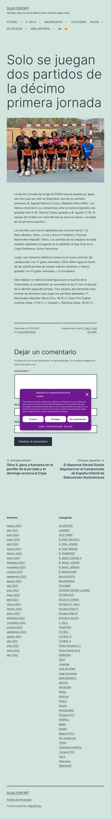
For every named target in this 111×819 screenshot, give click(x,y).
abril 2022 (12, 655)
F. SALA (31, 22)
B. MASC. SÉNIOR (69, 567)
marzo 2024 (14, 548)
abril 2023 (12, 599)
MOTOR (63, 682)
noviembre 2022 (16, 622)
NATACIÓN (65, 687)
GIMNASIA (65, 655)
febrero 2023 (14, 608)
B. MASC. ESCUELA (70, 558)
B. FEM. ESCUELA (69, 539)
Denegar (55, 419)
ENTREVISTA (66, 595)
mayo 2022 (13, 650)
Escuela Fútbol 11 (68, 608)
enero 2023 (13, 613)
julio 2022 (12, 641)
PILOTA (94, 22)
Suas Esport (18, 8)
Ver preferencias (78, 419)
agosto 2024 (14, 525)
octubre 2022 (14, 627)
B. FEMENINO (67, 553)
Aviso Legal (68, 426)
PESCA (63, 701)
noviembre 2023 (16, 567)
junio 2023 (13, 590)
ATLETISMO (78, 22)
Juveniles (64, 664)
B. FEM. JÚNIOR (68, 544)
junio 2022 (13, 645)
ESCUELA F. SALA (69, 604)
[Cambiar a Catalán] (60, 29)
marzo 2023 (14, 604)
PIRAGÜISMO (66, 710)
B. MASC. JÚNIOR (69, 562)
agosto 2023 (14, 581)
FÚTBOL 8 (65, 641)
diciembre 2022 (16, 618)
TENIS (62, 742)
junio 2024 (13, 535)
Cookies (41, 426)
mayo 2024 (13, 539)
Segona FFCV (67, 733)
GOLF (62, 659)
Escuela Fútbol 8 (68, 613)
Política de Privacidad (54, 426)
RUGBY (63, 729)
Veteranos (65, 761)
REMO (62, 724)
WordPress (35, 806)
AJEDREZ (64, 530)
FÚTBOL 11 (65, 636)
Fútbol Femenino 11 (70, 645)
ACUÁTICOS (14, 28)
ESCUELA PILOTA (69, 618)
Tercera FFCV (67, 752)
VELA (62, 756)
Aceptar (33, 419)
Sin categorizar (67, 738)
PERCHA (64, 696)
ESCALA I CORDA (69, 599)
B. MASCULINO (67, 571)
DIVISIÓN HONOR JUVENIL (74, 590)
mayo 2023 (13, 595)
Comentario (22, 371)
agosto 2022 (14, 636)
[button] (87, 394)
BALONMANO (67, 581)
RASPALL (64, 719)
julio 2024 (12, 530)
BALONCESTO (54, 22)
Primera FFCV (67, 715)
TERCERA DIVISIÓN (70, 747)
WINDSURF (65, 765)
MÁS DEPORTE (40, 28)
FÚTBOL (12, 22)
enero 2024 (13, 558)
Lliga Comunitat (68, 673)
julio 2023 (12, 585)
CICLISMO (65, 585)
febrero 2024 (14, 553)
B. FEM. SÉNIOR (68, 548)
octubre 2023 (14, 571)
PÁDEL (62, 692)
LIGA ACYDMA (67, 668)
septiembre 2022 (16, 632)
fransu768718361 (27, 332)
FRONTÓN (65, 627)
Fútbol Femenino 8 (69, 650)
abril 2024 (12, 544)
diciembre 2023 (16, 562)
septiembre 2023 (16, 576)
